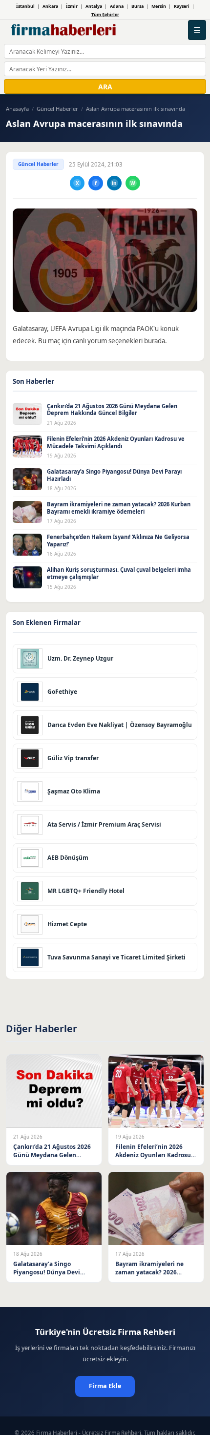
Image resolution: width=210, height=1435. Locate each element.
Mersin (158, 6)
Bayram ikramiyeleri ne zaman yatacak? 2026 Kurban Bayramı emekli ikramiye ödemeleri (118, 507)
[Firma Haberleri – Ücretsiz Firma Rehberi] (64, 30)
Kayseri (181, 6)
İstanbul (25, 6)
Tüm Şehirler (105, 14)
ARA (105, 86)
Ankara (50, 6)
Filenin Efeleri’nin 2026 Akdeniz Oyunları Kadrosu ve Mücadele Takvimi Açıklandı (116, 442)
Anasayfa (17, 108)
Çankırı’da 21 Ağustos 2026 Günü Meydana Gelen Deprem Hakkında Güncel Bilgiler (112, 409)
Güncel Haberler (57, 108)
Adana (117, 6)
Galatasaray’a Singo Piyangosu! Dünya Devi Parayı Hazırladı (114, 475)
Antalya (93, 6)
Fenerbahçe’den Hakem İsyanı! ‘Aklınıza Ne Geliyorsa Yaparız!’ (118, 540)
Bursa (137, 6)
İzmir (72, 6)
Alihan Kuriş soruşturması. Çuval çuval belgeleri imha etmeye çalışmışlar (119, 573)
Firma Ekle (105, 1386)
